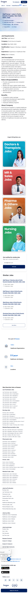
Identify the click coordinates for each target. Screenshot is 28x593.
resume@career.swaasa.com (14, 559)
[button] (24, 2)
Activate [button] (14, 266)
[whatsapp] (5, 580)
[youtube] (9, 580)
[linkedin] (17, 580)
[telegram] (13, 580)
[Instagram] (21, 580)
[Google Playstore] (5, 568)
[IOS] (5, 572)
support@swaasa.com (15, 561)
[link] (4, 2)
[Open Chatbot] (9, 559)
